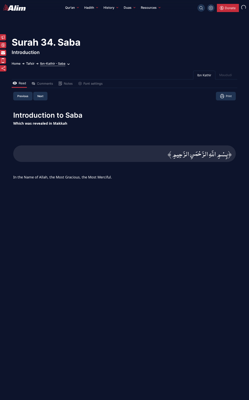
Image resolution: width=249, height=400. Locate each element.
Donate (230, 8)
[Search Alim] (201, 8)
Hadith (89, 8)
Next (40, 96)
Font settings (93, 83)
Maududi (225, 75)
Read (22, 83)
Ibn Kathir (204, 75)
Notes (68, 83)
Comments (45, 83)
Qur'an (70, 8)
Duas (128, 8)
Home (16, 63)
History (108, 8)
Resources (149, 8)
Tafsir (30, 63)
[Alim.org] (15, 7)
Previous (22, 96)
